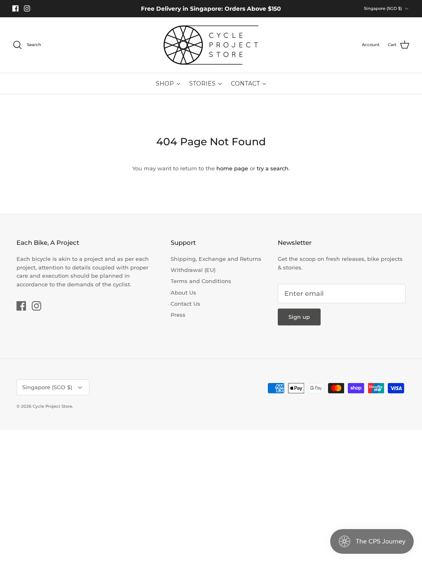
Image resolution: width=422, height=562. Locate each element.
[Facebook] (15, 8)
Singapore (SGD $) (383, 8)
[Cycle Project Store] (211, 45)
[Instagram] (27, 8)
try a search (272, 168)
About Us (183, 292)
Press (178, 314)
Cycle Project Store (52, 406)
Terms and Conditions (201, 281)
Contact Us (185, 303)
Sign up (299, 317)
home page (232, 168)
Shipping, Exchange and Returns (216, 258)
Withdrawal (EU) (193, 270)
